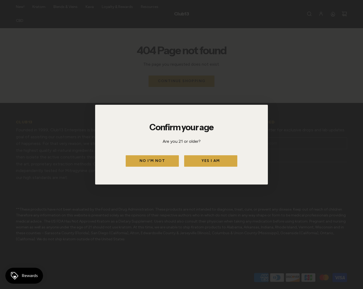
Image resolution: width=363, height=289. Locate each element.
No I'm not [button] (152, 160)
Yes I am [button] (210, 160)
